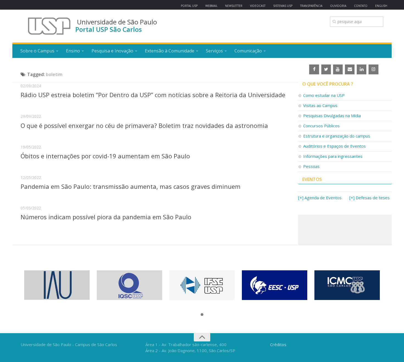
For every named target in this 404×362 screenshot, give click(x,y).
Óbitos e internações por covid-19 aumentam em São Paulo (105, 156)
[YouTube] (338, 69)
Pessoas (311, 166)
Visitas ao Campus (320, 105)
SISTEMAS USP (282, 6)
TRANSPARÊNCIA (311, 6)
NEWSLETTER (233, 6)
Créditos (278, 344)
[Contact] (350, 69)
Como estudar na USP (324, 95)
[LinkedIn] (361, 69)
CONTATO (360, 6)
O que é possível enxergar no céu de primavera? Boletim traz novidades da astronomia (144, 125)
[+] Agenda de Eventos (320, 197)
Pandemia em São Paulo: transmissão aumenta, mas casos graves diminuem (130, 186)
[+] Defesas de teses (369, 197)
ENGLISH (381, 6)
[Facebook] (314, 69)
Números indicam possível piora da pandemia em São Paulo (106, 217)
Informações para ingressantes (333, 156)
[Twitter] (326, 69)
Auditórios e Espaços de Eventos (334, 146)
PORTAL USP (189, 6)
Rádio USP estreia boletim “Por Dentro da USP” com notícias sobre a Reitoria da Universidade (153, 95)
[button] (202, 314)
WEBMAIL (211, 6)
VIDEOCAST (257, 6)
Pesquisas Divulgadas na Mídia (332, 115)
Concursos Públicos (321, 125)
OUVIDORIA (338, 6)
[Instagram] (373, 69)
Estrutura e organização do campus (336, 136)
